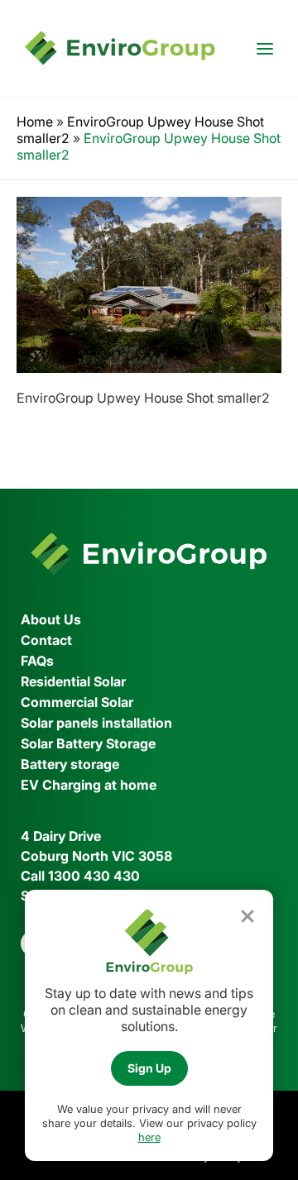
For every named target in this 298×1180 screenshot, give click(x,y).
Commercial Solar (77, 702)
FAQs (37, 660)
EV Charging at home (88, 784)
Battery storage (70, 764)
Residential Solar (73, 681)
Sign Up (149, 1068)
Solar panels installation (96, 722)
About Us (51, 619)
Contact (46, 640)
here (149, 1137)
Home (35, 121)
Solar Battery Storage (88, 743)
